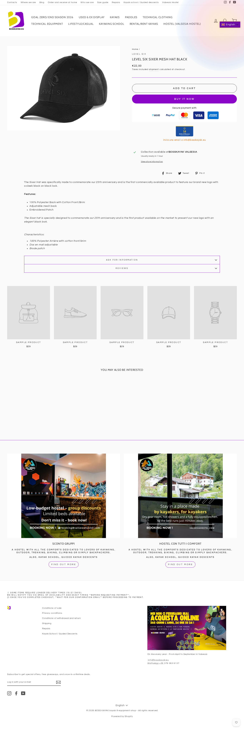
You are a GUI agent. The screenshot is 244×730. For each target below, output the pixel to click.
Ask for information (122, 260)
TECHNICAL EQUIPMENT (47, 23)
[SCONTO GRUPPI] (63, 496)
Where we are (28, 2)
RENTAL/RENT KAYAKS (144, 23)
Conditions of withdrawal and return (61, 618)
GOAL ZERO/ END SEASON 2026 (52, 17)
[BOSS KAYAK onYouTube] (23, 693)
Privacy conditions (52, 613)
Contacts (12, 2)
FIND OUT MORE (63, 564)
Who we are (87, 2)
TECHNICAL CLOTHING (158, 17)
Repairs (116, 2)
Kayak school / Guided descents (141, 2)
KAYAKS (115, 17)
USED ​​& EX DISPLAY (92, 17)
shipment (154, 69)
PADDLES (131, 17)
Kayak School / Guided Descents (60, 634)
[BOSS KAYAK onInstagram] (9, 693)
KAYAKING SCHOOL (111, 23)
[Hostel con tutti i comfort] (180, 496)
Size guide (102, 2)
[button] (230, 25)
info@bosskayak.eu (158, 660)
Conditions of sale (52, 608)
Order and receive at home (62, 2)
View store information (152, 162)
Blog (41, 2)
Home (135, 49)
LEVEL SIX (139, 54)
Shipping (46, 623)
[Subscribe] (58, 682)
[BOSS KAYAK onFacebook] (16, 693)
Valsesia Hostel (170, 2)
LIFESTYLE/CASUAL (81, 23)
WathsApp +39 (155, 663)
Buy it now (184, 99)
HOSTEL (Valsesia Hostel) (182, 23)
